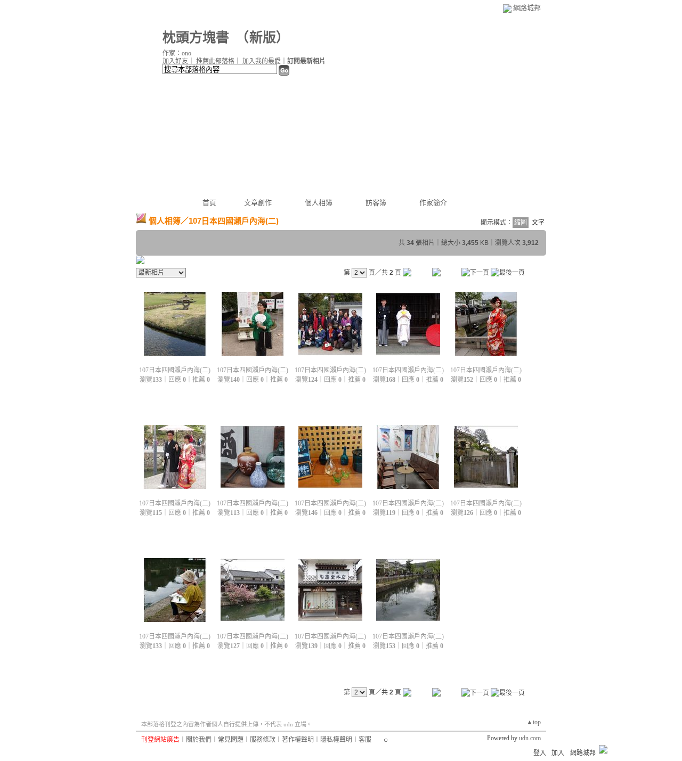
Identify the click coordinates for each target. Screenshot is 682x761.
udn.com (530, 738)
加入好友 (175, 61)
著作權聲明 (298, 739)
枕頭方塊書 (196, 37)
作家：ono (177, 53)
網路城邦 (527, 8)
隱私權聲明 (336, 739)
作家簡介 (433, 203)
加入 (557, 753)
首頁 (209, 203)
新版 (262, 37)
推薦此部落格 (215, 61)
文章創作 (258, 203)
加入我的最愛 (261, 61)
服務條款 (262, 739)
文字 (538, 222)
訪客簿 (376, 203)
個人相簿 (318, 203)
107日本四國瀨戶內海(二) (174, 370)
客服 (365, 739)
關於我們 (199, 739)
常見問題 (230, 739)
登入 (539, 753)
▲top (533, 722)
